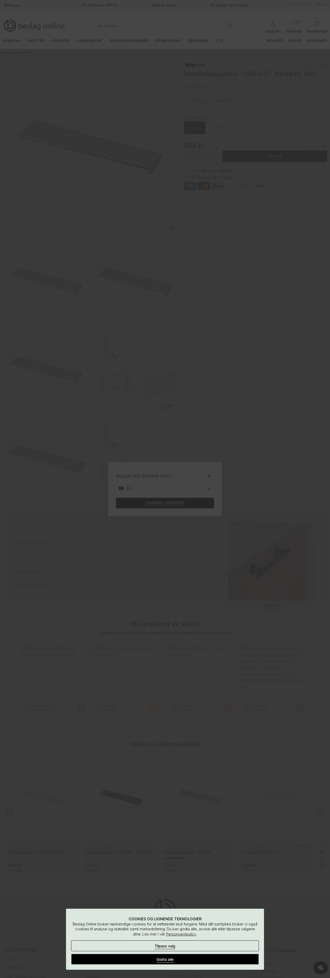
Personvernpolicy (181, 934)
